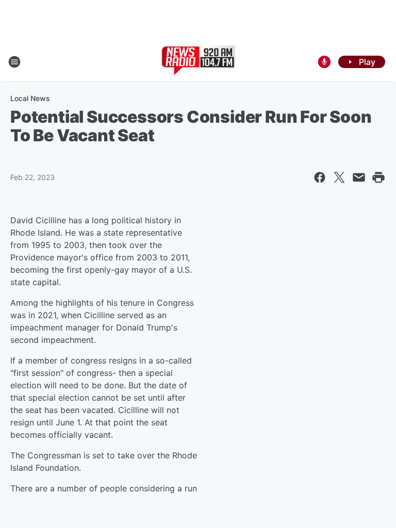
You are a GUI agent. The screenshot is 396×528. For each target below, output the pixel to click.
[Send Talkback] (324, 62)
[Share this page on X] (339, 177)
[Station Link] (198, 61)
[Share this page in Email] (359, 177)
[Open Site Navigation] (14, 62)
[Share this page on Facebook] (319, 177)
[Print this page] (378, 177)
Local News (30, 98)
